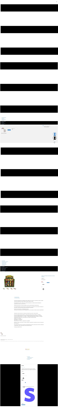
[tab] (28, 386)
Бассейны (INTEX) (4, 262)
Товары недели (4, 263)
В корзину (48, 282)
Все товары (3, 260)
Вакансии (3, 118)
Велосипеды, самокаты (5, 261)
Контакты (2, 124)
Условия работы (4, 117)
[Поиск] (12, 129)
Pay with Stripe (23, 404)
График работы (4, 119)
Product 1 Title (23, 367)
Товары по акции (4, 264)
